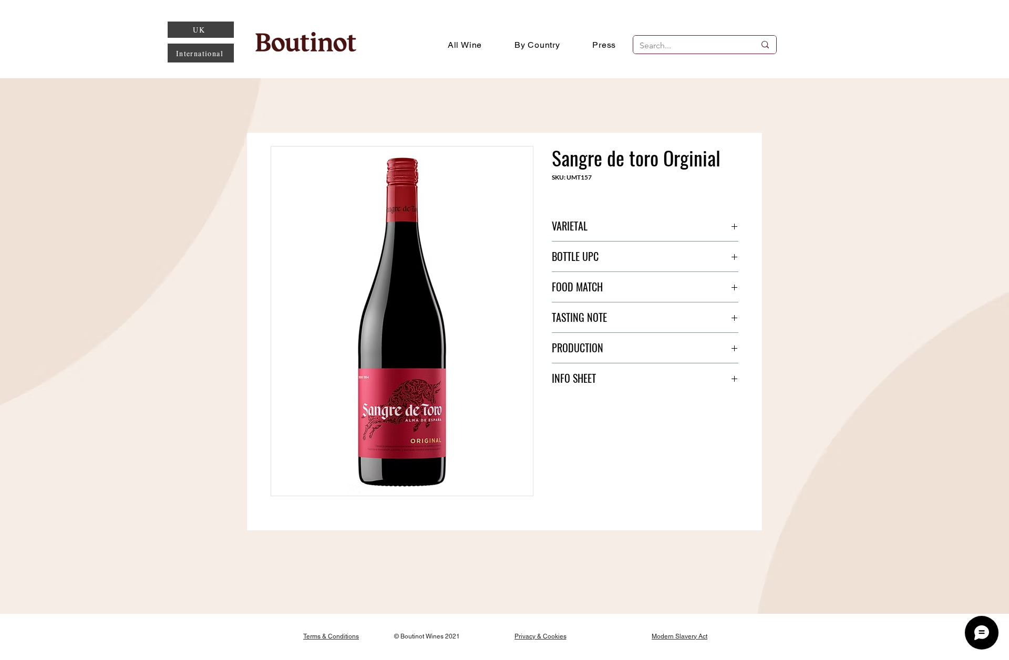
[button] (537, 44)
